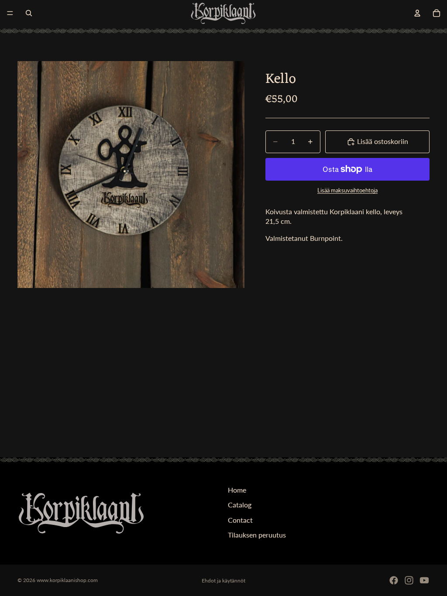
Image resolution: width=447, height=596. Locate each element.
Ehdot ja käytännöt (223, 580)
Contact (240, 520)
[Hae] (28, 13)
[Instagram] (409, 580)
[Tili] (417, 13)
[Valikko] (10, 13)
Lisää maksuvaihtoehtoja (347, 190)
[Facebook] (394, 580)
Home (237, 490)
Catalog (239, 505)
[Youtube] (424, 580)
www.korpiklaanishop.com (67, 580)
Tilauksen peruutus (257, 535)
